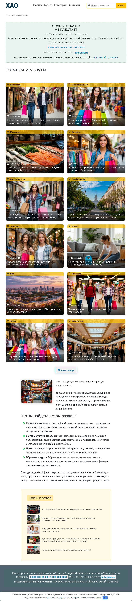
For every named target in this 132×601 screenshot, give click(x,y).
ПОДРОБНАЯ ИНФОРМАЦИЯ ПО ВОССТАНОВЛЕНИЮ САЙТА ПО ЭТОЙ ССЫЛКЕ (66, 581)
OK (105, 598)
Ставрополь (77, 321)
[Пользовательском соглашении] (88, 598)
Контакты (74, 5)
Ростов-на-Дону (17, 179)
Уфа (12, 274)
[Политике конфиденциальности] (60, 598)
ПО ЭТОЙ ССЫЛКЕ (106, 57)
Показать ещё (66, 370)
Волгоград (15, 85)
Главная (38, 5)
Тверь (13, 321)
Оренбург (76, 132)
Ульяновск (76, 274)
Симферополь (78, 179)
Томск (74, 226)
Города (48, 5)
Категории (60, 5)
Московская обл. (79, 85)
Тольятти (14, 226)
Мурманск (15, 132)
